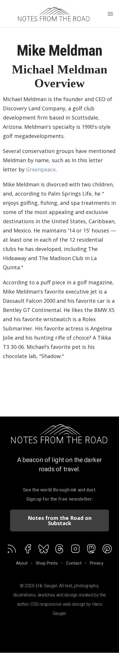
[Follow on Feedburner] (43, 550)
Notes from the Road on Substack (60, 520)
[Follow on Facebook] (28, 550)
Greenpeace (41, 169)
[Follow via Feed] (12, 550)
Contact (73, 563)
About (21, 563)
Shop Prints (47, 563)
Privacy (96, 563)
